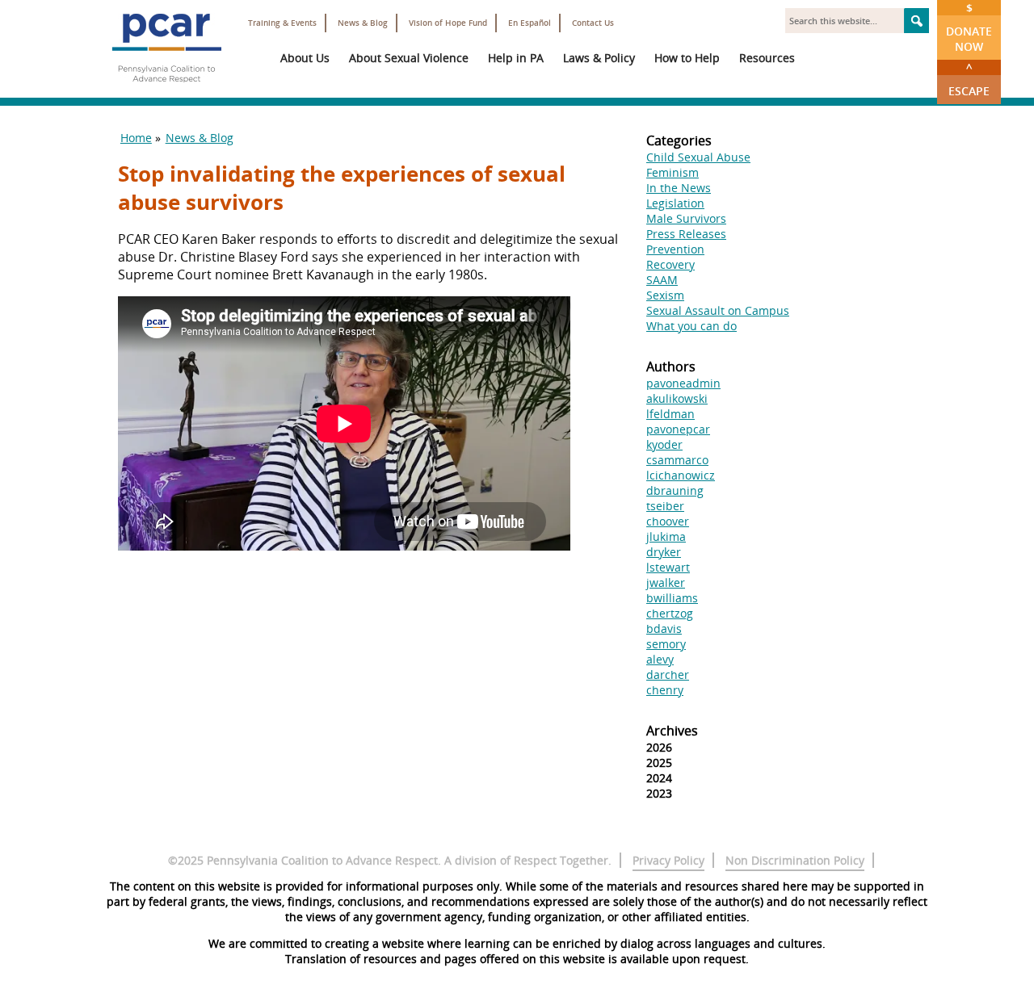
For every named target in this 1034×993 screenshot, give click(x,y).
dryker (663, 551)
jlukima (666, 536)
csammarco (677, 459)
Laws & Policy (599, 57)
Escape (969, 79)
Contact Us (593, 23)
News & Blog (363, 23)
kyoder (664, 444)
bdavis (664, 628)
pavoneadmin (683, 383)
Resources (767, 57)
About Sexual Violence (409, 57)
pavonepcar (678, 429)
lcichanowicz (680, 475)
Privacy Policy (668, 860)
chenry (664, 690)
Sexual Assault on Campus (717, 310)
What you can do (691, 325)
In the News (678, 187)
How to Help (687, 57)
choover (667, 521)
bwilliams (672, 597)
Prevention (675, 249)
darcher (667, 674)
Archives (672, 731)
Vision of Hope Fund (448, 23)
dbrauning (675, 490)
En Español (529, 23)
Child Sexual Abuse (698, 157)
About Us (305, 57)
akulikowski (677, 398)
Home (136, 137)
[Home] (166, 89)
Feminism (672, 172)
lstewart (668, 567)
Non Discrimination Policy (794, 860)
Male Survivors (686, 218)
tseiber (665, 505)
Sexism (665, 295)
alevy (660, 659)
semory (666, 644)
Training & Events (282, 23)
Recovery (670, 264)
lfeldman (670, 413)
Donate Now (969, 27)
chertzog (669, 613)
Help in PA (516, 57)
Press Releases (686, 233)
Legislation (675, 203)
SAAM (662, 279)
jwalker (665, 582)
